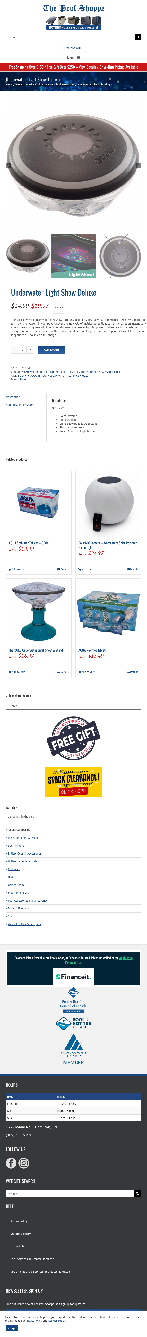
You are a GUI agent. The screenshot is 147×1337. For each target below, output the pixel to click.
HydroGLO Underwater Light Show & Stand (36, 650)
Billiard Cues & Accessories (24, 853)
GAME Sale (40, 375)
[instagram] (23, 1163)
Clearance (14, 869)
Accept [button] (11, 1328)
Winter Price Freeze (76, 375)
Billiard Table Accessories (23, 861)
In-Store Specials (18, 893)
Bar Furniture (16, 845)
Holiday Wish (55, 375)
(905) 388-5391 (18, 1135)
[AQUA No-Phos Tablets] (108, 611)
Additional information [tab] (19, 404)
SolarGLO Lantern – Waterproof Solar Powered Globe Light (107, 545)
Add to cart (51, 349)
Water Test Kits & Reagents (24, 924)
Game (23, 379)
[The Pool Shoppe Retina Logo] (73, 6)
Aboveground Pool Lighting (42, 372)
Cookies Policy (56, 1320)
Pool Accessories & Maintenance (101, 372)
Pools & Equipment (19, 908)
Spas (11, 916)
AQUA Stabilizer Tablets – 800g (28, 542)
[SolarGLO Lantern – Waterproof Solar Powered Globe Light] (108, 504)
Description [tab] (13, 397)
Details (64, 569)
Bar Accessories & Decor (23, 838)
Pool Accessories (70, 372)
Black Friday (25, 375)
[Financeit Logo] (73, 969)
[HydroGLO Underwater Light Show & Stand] (38, 611)
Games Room (16, 885)
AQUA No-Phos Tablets (92, 650)
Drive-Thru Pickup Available (118, 67)
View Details (87, 67)
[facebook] (11, 1163)
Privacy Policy (34, 1320)
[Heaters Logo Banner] (73, 17)
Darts (11, 877)
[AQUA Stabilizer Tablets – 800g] (38, 504)
